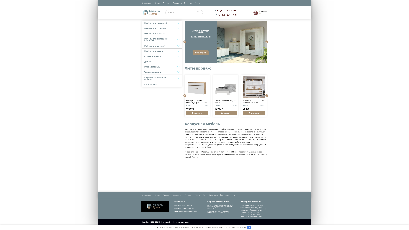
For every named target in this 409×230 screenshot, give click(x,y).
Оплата (157, 3)
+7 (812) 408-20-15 (226, 10)
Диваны (148, 61)
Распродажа (150, 84)
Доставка (166, 3)
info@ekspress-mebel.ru (188, 211)
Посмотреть (200, 52)
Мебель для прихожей (155, 23)
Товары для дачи (152, 72)
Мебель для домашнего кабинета (156, 39)
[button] (184, 41)
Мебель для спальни (154, 33)
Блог (205, 195)
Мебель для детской (154, 46)
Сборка (197, 3)
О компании (147, 3)
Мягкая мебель (152, 66)
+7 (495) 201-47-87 (227, 15)
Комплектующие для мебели (155, 78)
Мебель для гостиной (155, 28)
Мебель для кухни (153, 51)
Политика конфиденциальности (222, 195)
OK (249, 227)
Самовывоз (177, 3)
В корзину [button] (197, 113)
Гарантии (188, 3)
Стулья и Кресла (152, 56)
